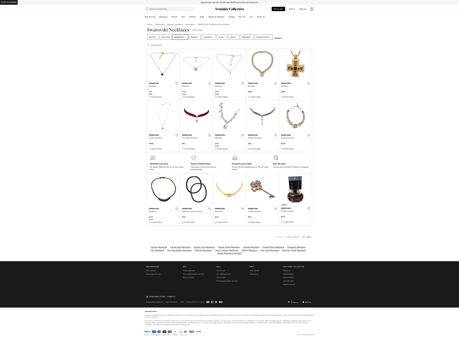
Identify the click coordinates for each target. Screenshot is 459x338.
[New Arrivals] (157, 17)
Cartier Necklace (159, 247)
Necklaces (190, 24)
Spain (181, 335)
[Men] (187, 17)
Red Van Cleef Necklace (294, 250)
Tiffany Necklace (249, 250)
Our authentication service (193, 274)
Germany (175, 335)
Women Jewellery (175, 24)
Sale (251, 17)
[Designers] (169, 17)
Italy (186, 335)
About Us (261, 17)
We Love (242, 17)
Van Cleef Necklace (269, 250)
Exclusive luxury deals (242, 163)
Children (192, 17)
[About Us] (267, 17)
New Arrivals (150, 17)
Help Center (254, 270)
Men (183, 17)
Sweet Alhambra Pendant (229, 253)
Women (174, 17)
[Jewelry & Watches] (226, 17)
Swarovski (159, 24)
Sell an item (278, 9)
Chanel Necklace (251, 247)
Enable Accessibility (9, 2)
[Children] (198, 17)
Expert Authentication (201, 163)
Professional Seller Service (226, 281)
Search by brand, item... (159, 9)
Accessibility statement (154, 302)
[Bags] (206, 17)
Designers (163, 17)
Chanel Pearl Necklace (273, 247)
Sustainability (288, 274)
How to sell (220, 270)
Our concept (151, 270)
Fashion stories (289, 284)
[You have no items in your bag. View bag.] (312, 9)
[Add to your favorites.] (176, 83)
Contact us (254, 274)
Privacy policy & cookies (195, 302)
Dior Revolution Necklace (179, 250)
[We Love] (247, 17)
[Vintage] (236, 17)
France (147, 335)
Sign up (302, 9)
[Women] (179, 17)
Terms (182, 302)
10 (304, 236)
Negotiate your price (159, 163)
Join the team (288, 281)
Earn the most (279, 163)
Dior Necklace (157, 250)
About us (286, 270)
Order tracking (188, 270)
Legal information (171, 302)
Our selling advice (223, 274)
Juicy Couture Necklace (226, 250)
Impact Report (288, 277)
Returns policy (188, 277)
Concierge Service (153, 274)
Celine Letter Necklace (229, 247)
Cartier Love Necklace (204, 247)
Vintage (231, 17)
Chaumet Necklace (296, 247)
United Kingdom (156, 335)
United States (166, 335)
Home (149, 24)
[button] (312, 9)
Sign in (292, 9)
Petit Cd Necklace (203, 250)
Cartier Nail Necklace (180, 247)
